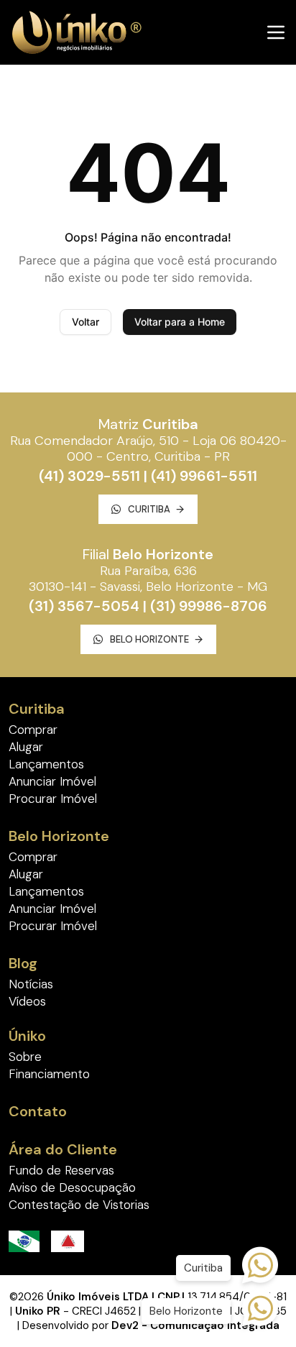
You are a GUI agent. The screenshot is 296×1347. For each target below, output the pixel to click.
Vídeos (27, 1001)
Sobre (25, 1057)
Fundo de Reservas (61, 1170)
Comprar (33, 729)
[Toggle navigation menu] (275, 32)
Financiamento (49, 1074)
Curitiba (149, 509)
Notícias (31, 984)
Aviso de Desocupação (72, 1187)
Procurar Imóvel (53, 798)
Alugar (26, 747)
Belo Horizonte (149, 639)
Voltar (85, 322)
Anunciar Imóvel (52, 781)
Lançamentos (46, 764)
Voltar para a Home (179, 322)
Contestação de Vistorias (79, 1205)
